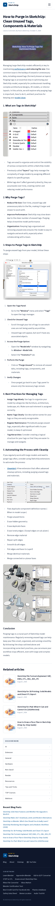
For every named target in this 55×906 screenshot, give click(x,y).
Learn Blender (8, 875)
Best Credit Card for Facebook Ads (16, 890)
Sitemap (20, 862)
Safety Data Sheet (10, 893)
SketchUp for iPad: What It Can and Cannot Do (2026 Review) (25, 841)
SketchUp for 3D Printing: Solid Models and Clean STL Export (26, 831)
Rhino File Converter (11, 882)
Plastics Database (39, 890)
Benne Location (25, 893)
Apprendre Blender (23, 875)
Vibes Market (26, 882)
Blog (5, 862)
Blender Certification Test (13, 886)
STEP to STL (8, 879)
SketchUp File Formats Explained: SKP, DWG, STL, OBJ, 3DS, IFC (27, 834)
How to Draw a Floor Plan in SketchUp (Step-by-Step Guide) (25, 838)
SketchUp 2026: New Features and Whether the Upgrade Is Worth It (25, 813)
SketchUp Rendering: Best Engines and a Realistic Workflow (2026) (26, 826)
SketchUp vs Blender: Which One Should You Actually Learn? (25, 821)
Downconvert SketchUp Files (26, 879)
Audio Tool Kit (39, 893)
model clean (20, 97)
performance (20, 69)
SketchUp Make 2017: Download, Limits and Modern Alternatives (27, 818)
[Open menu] (49, 4)
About (12, 862)
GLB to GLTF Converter (42, 875)
